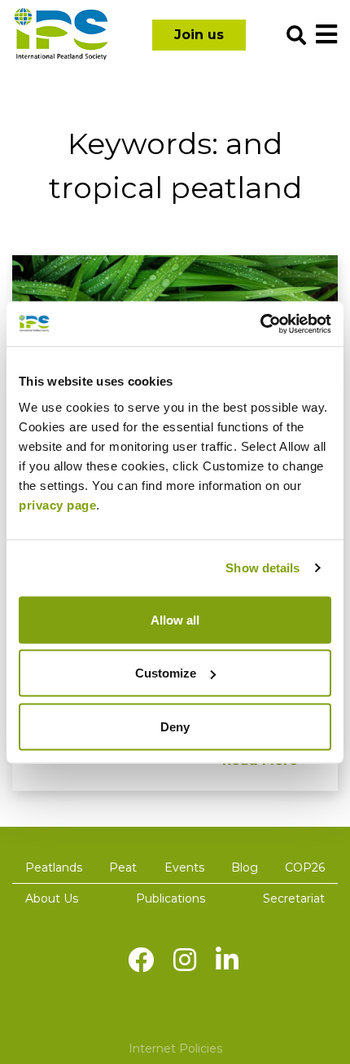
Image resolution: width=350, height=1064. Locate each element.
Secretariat (294, 898)
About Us (51, 898)
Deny (175, 726)
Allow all (175, 619)
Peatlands (53, 867)
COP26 (305, 867)
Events (184, 867)
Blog (244, 867)
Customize (165, 673)
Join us (199, 34)
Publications (170, 898)
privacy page (57, 504)
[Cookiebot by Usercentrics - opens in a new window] (260, 323)
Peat (123, 867)
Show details (262, 568)
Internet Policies (175, 1048)
